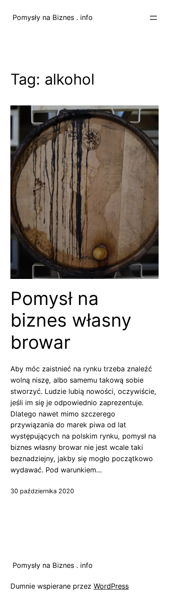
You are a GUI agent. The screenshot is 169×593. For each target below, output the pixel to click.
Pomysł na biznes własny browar (70, 320)
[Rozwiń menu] (153, 18)
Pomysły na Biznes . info (51, 17)
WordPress (111, 586)
